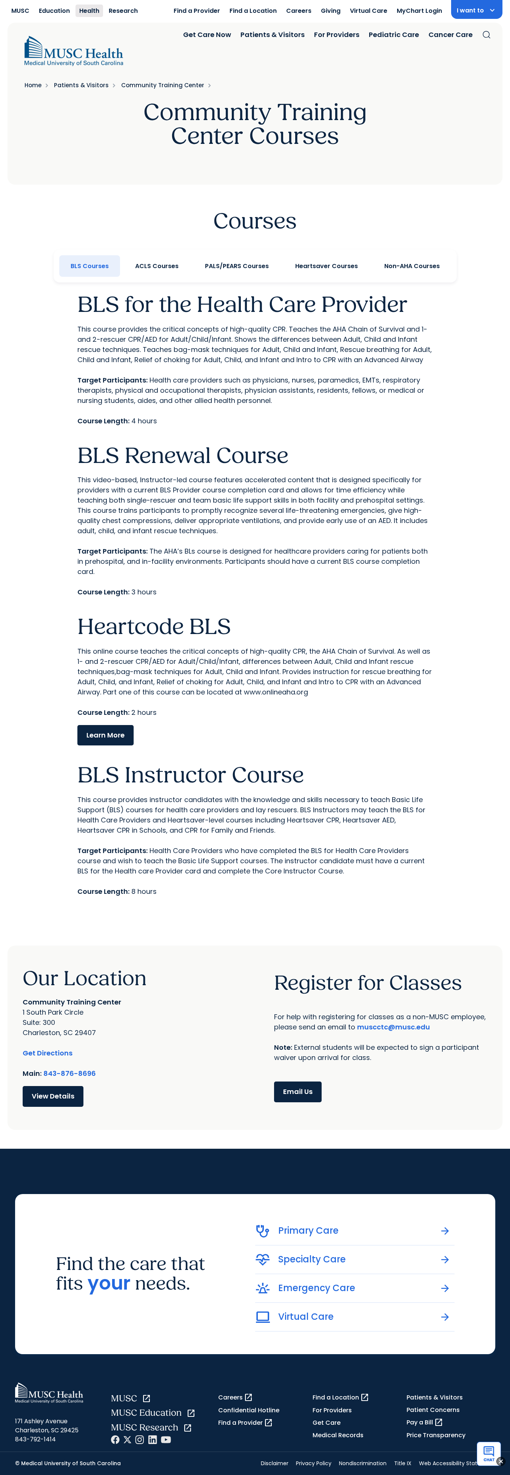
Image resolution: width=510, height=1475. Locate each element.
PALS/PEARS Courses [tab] (237, 266)
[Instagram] (139, 1439)
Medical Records (338, 1435)
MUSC (20, 10)
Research (123, 10)
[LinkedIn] (152, 1439)
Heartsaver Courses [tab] (326, 266)
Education (54, 10)
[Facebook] (115, 1439)
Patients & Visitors (272, 34)
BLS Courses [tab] (90, 266)
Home (33, 85)
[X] (127, 1439)
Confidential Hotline (248, 1410)
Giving (331, 10)
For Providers (336, 34)
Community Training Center (162, 85)
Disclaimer (274, 1463)
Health (89, 10)
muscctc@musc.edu (393, 1027)
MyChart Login (419, 10)
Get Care (327, 1422)
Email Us (298, 1091)
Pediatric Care (394, 34)
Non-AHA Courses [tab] (412, 266)
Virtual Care (368, 10)
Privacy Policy (313, 1463)
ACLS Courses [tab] (157, 266)
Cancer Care (450, 34)
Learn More (105, 735)
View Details (53, 1096)
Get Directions (47, 1053)
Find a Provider (197, 10)
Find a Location (253, 10)
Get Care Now (207, 34)
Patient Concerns (433, 1410)
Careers (298, 10)
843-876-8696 (69, 1073)
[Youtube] (166, 1439)
